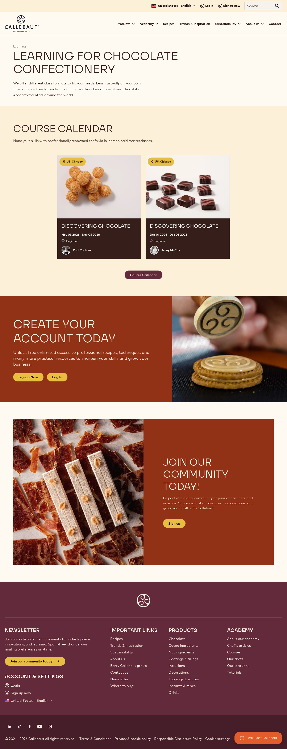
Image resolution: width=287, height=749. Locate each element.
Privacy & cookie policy (133, 739)
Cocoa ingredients (184, 645)
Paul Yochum (82, 250)
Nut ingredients (181, 652)
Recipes (169, 24)
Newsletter (119, 679)
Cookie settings (217, 739)
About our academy (243, 639)
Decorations (179, 672)
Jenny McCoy (170, 250)
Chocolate (177, 639)
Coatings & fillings (183, 659)
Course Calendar (143, 275)
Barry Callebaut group (128, 666)
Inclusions (177, 666)
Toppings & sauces (184, 679)
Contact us (119, 672)
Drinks (174, 692)
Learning (19, 46)
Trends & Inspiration (195, 24)
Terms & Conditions (95, 739)
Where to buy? (122, 686)
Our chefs (235, 659)
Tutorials (234, 672)
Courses (234, 652)
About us (117, 659)
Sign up (174, 523)
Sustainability (121, 652)
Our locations (238, 666)
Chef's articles (239, 645)
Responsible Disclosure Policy (178, 739)
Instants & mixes (182, 686)
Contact (275, 24)
